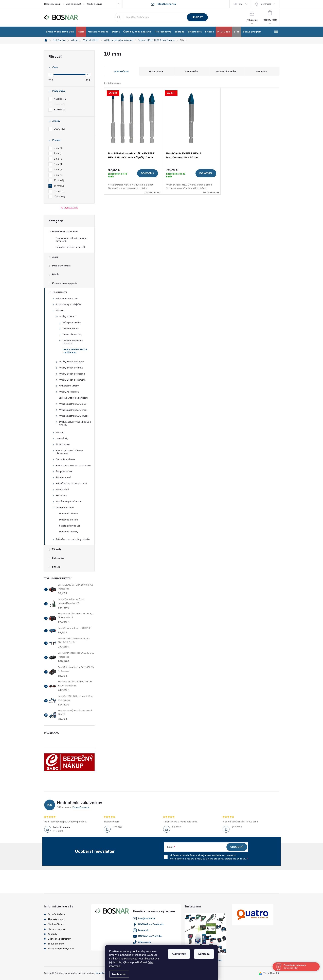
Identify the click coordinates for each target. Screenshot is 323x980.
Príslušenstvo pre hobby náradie (72, 539)
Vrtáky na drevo (71, 328)
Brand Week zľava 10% (65, 231)
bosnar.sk (143, 930)
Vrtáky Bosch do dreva (71, 367)
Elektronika (58, 558)
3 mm (58, 175)
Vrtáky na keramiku (69, 391)
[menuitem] (60, 32)
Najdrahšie (191, 71)
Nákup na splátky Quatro (61, 948)
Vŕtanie (59, 310)
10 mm (58, 185)
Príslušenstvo (59, 292)
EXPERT (59, 109)
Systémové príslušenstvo (69, 501)
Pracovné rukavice (68, 513)
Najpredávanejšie (226, 71)
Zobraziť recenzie (80, 807)
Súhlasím (204, 954)
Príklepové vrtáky (72, 322)
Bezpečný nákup (52, 4)
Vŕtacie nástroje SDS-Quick (73, 415)
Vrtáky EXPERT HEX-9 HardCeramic (75, 351)
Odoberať (237, 847)
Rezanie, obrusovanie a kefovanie (73, 465)
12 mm (58, 180)
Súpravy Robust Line (67, 298)
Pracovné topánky (68, 531)
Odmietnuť (179, 954)
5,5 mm (59, 191)
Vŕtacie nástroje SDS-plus (72, 403)
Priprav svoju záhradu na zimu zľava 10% (71, 239)
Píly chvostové (63, 477)
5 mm (58, 164)
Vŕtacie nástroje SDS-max (72, 410)
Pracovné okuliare (68, 519)
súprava (59, 196)
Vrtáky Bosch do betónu (72, 373)
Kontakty (52, 934)
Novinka (59, 104)
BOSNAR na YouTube (150, 936)
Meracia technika (61, 265)
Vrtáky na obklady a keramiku (73, 342)
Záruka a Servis (94, 4)
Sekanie (60, 432)
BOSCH (59, 128)
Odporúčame (121, 71)
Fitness (56, 566)
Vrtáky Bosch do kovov (71, 361)
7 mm (58, 153)
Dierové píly (62, 438)
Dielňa (55, 274)
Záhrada (56, 549)
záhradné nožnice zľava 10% (70, 247)
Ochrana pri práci (65, 507)
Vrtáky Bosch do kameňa (72, 379)
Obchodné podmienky (59, 938)
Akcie (55, 257)
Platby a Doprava (56, 929)
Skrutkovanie (62, 444)
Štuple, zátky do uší (69, 525)
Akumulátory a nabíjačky (68, 304)
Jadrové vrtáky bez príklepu (73, 397)
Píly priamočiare (64, 471)
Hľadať (197, 17)
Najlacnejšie (156, 71)
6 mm (58, 158)
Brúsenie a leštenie (65, 459)
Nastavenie (119, 974)
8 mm (58, 148)
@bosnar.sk (144, 942)
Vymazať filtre (71, 207)
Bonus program (56, 943)
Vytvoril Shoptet (271, 973)
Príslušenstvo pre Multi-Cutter (71, 483)
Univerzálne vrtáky (72, 334)
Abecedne (261, 71)
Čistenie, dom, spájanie (64, 283)
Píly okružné (62, 489)
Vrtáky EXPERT (67, 316)
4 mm (58, 169)
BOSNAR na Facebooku (151, 924)
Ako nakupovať (73, 4)
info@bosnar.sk (146, 918)
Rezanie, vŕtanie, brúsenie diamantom (69, 452)
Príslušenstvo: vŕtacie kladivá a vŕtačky (75, 423)
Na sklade (60, 98)
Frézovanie (61, 495)
